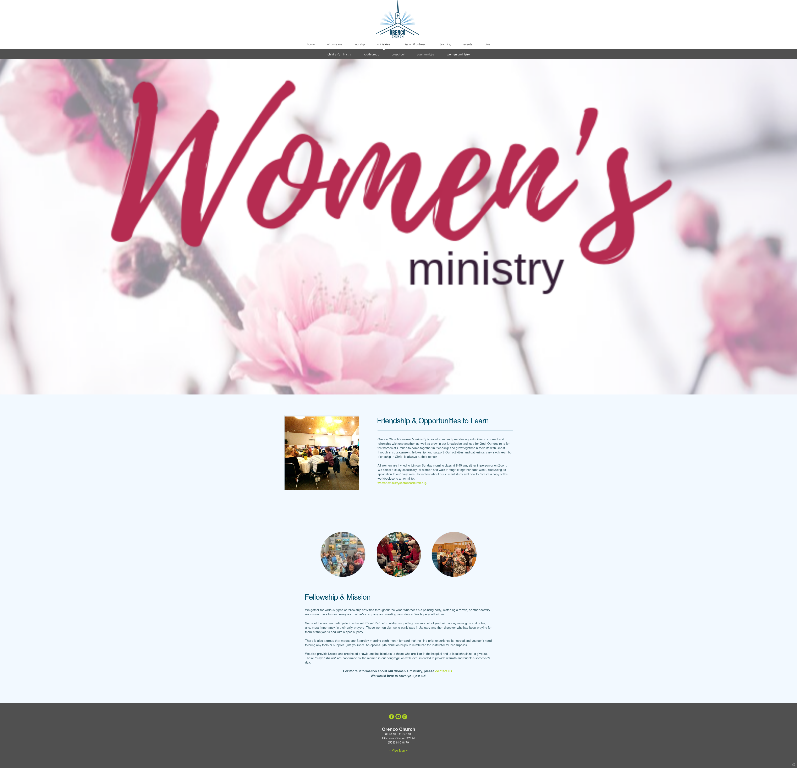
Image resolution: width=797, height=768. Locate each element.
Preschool (398, 54)
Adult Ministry (425, 54)
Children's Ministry (339, 54)
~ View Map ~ (398, 750)
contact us (443, 671)
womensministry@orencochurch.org (402, 482)
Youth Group (371, 54)
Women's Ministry (458, 54)
